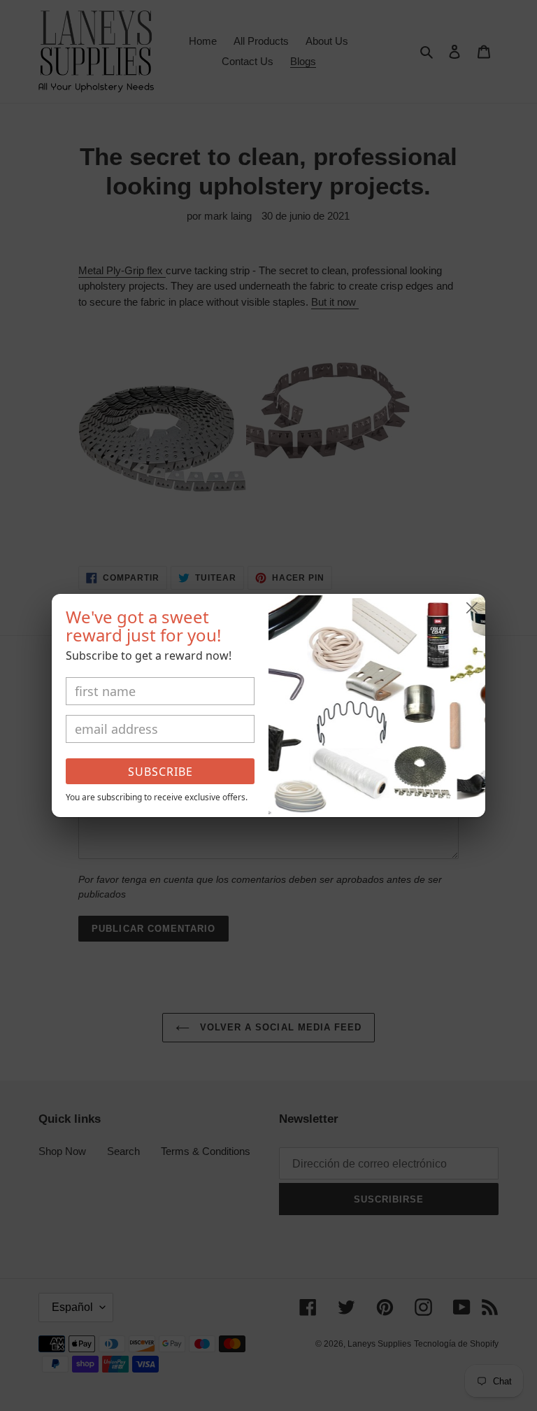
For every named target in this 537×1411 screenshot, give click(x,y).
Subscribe (160, 771)
